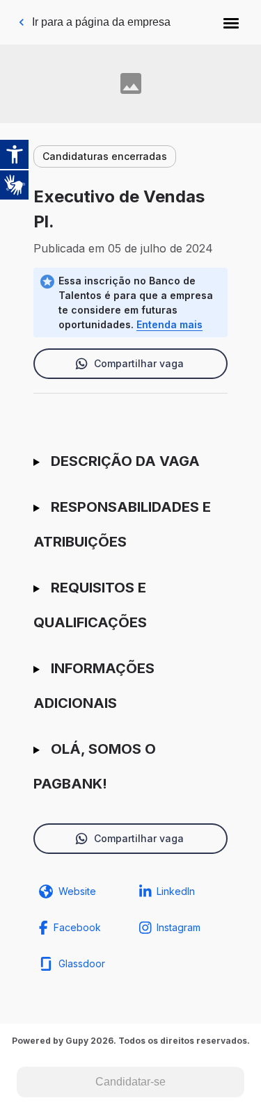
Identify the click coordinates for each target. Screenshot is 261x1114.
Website (77, 891)
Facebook (77, 927)
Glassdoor (81, 963)
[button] (231, 22)
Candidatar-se (130, 1082)
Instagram (178, 927)
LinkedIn (176, 891)
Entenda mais (169, 324)
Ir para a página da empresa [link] (101, 22)
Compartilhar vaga (139, 363)
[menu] (231, 22)
